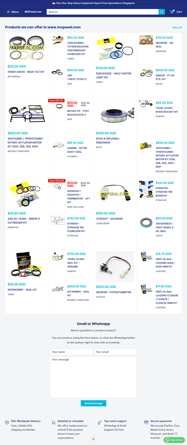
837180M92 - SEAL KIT (78, 293)
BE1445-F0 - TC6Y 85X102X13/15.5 (78, 113)
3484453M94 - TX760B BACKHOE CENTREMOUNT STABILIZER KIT (78, 48)
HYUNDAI (72, 156)
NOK (69, 84)
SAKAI (159, 235)
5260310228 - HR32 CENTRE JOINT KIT (113, 75)
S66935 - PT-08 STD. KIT (165, 77)
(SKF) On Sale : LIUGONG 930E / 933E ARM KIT (165, 263)
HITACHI (100, 297)
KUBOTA (160, 116)
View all (177, 27)
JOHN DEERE (103, 223)
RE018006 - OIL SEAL (165, 44)
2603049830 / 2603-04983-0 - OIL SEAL (165, 227)
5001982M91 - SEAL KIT (22, 289)
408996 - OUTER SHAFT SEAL (77, 150)
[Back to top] (93, 439)
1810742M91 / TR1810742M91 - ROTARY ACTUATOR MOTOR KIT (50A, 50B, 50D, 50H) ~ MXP (167, 157)
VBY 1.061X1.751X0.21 (77, 77)
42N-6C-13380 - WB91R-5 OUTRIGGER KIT (24, 220)
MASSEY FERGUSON (18, 151)
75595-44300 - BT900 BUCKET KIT (167, 110)
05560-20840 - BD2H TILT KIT (26, 71)
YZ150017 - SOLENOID (109, 218)
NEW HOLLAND (75, 207)
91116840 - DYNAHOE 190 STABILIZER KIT (76, 227)
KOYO (99, 147)
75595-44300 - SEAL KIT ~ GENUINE (76, 263)
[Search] (162, 12)
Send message (94, 403)
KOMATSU (13, 227)
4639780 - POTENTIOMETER (113, 292)
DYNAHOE (72, 235)
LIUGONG (161, 271)
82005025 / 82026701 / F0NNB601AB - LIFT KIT (78, 197)
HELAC (159, 84)
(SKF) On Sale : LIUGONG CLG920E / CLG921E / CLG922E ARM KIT (167, 297)
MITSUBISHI (14, 76)
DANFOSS (161, 51)
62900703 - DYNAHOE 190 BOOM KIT (164, 192)
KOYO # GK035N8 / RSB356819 (108, 140)
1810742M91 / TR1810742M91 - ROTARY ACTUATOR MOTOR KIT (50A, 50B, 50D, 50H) (26, 142)
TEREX (70, 58)
